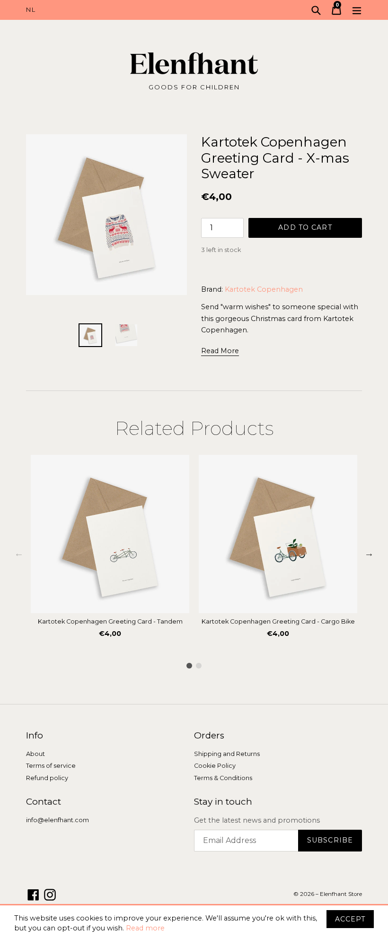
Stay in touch (223, 802)
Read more (145, 928)
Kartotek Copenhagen (264, 289)
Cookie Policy (215, 765)
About (35, 753)
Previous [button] (19, 553)
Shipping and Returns (227, 753)
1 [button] (189, 666)
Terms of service (51, 765)
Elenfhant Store (341, 894)
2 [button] (199, 666)
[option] (110, 549)
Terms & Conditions (223, 778)
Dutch (110, 10)
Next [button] (369, 553)
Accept (350, 919)
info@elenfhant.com (57, 820)
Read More (220, 351)
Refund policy (47, 778)
